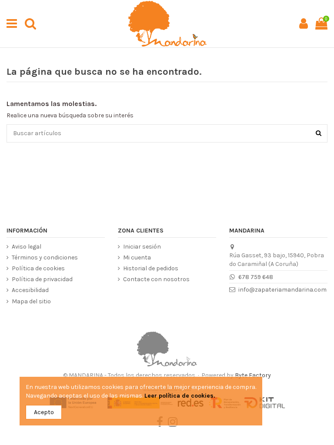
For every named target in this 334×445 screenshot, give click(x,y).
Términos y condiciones (45, 257)
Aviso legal (26, 246)
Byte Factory (253, 375)
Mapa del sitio (31, 301)
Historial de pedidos (150, 268)
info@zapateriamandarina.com (282, 289)
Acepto (44, 412)
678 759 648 (255, 277)
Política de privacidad (42, 279)
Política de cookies (38, 268)
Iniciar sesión (142, 246)
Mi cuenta (137, 257)
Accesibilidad (30, 290)
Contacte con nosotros (156, 279)
